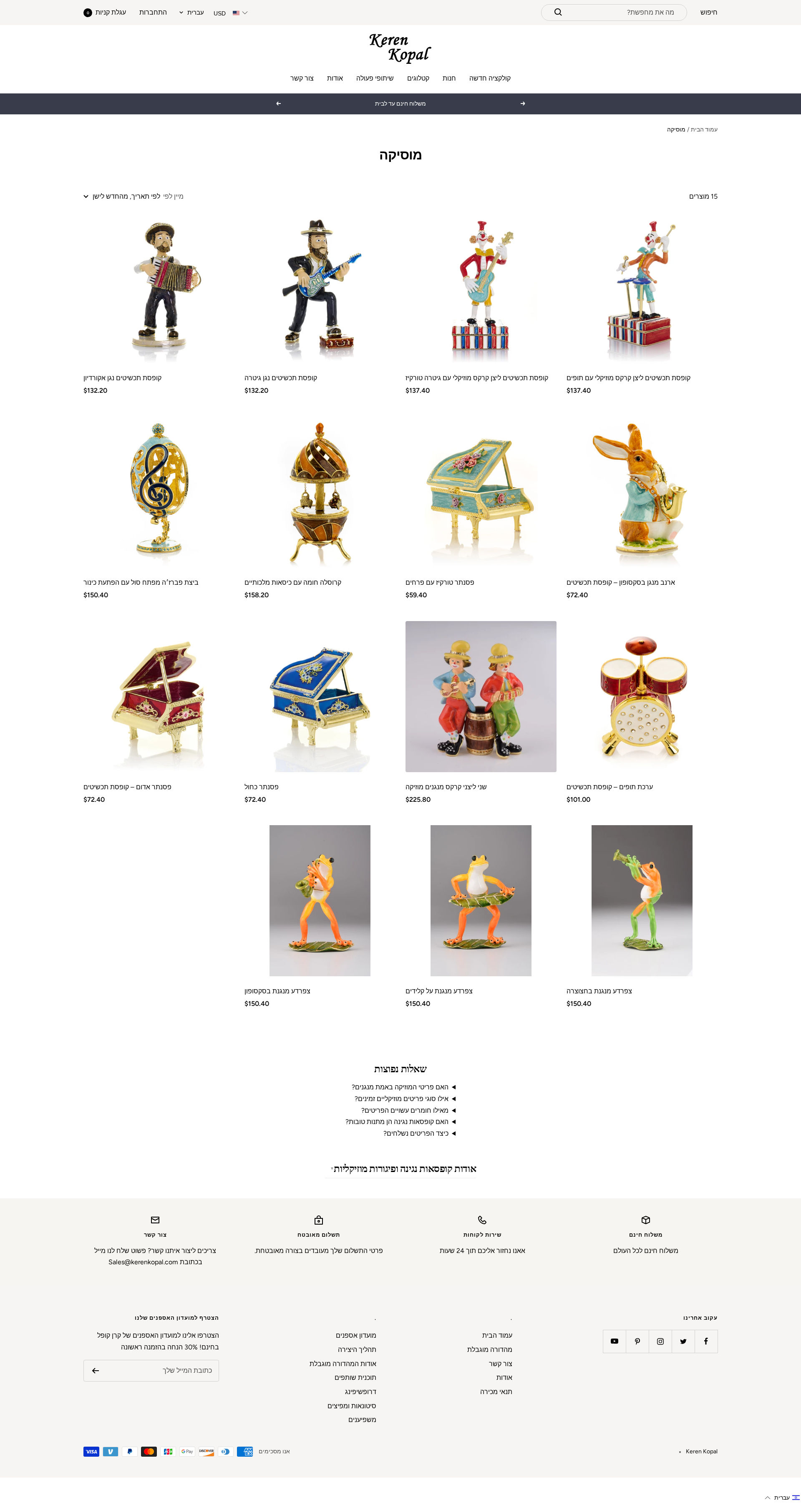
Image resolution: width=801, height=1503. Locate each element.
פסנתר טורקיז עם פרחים (440, 582)
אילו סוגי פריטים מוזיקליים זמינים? (401, 1099)
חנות (449, 78)
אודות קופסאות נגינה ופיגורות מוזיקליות (405, 1168)
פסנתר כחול (261, 787)
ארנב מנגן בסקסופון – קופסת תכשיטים (621, 582)
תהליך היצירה (357, 1350)
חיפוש (709, 12)
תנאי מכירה (496, 1392)
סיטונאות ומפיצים (351, 1406)
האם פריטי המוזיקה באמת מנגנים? (400, 1087)
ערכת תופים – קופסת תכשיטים (610, 787)
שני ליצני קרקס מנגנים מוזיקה (446, 787)
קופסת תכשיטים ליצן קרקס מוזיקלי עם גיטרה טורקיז (477, 378)
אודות (335, 78)
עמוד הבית (704, 129)
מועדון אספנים (356, 1335)
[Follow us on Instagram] (660, 1341)
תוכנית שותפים (355, 1378)
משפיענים (362, 1420)
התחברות (153, 12)
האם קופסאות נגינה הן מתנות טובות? (396, 1122)
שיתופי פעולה (375, 78)
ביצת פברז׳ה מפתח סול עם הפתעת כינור (141, 582)
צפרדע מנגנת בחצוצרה (599, 991)
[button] (782, 1498)
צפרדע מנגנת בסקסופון (277, 991)
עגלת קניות (106, 12)
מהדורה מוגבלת (489, 1350)
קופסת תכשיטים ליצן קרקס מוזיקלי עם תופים (628, 378)
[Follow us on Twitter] (683, 1341)
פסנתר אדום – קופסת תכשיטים (127, 787)
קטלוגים (418, 78)
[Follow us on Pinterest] (637, 1341)
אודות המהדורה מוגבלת (343, 1364)
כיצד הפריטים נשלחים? (415, 1133)
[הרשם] (95, 1371)
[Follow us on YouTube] (614, 1341)
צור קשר (302, 78)
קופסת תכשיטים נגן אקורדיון (122, 378)
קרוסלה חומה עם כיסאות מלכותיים (292, 582)
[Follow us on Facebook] (706, 1341)
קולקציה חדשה (490, 78)
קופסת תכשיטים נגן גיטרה (280, 378)
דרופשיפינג (360, 1392)
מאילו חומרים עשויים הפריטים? (404, 1110)
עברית (195, 12)
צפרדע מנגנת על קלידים (439, 991)
